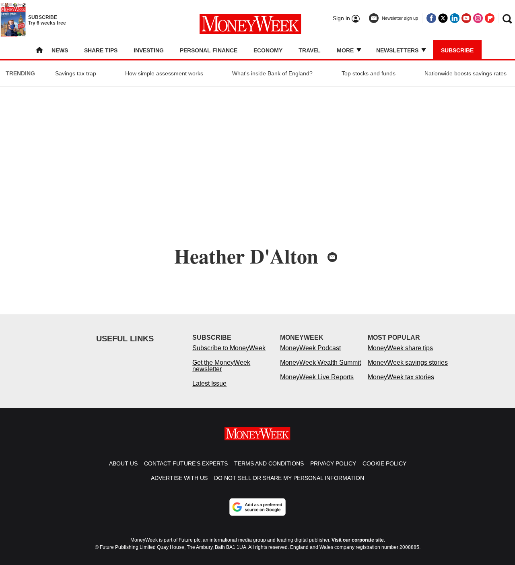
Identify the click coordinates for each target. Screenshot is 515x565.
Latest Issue (209, 383)
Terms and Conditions (269, 463)
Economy (267, 50)
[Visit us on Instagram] (478, 18)
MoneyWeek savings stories (408, 362)
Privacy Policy (333, 463)
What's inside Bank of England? (272, 73)
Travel (310, 50)
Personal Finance (208, 50)
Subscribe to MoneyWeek (229, 348)
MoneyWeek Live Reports (317, 377)
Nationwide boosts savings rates (465, 73)
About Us (123, 463)
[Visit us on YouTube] (466, 18)
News (60, 50)
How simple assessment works (164, 73)
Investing (149, 50)
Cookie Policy (384, 463)
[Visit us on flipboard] (489, 18)
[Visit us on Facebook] (431, 18)
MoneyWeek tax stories (401, 377)
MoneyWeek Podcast (310, 348)
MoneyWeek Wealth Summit (320, 362)
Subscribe (457, 50)
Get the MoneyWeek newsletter (221, 365)
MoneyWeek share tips (400, 348)
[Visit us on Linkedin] (454, 18)
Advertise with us (179, 478)
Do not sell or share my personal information (289, 478)
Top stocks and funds (369, 73)
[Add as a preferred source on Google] (257, 507)
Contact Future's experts (186, 463)
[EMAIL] (332, 257)
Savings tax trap (75, 73)
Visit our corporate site (358, 540)
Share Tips (100, 50)
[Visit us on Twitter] (443, 18)
